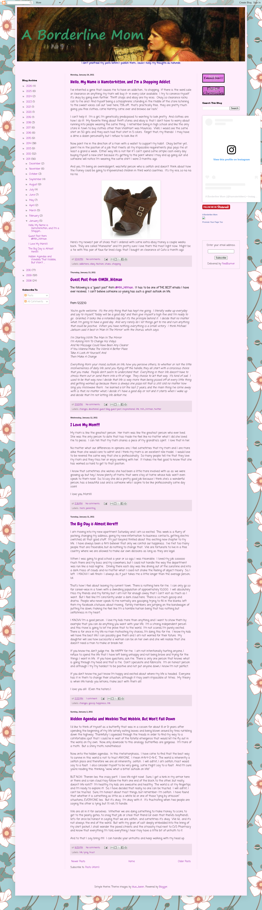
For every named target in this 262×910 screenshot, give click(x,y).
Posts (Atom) (92, 867)
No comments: (93, 259)
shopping (116, 264)
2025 (29, 91)
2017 (29, 128)
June (32, 195)
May (32, 200)
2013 (29, 149)
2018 (29, 123)
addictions (84, 264)
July (32, 190)
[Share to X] (119, 259)
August (33, 184)
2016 (29, 133)
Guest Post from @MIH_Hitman (96, 279)
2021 (29, 107)
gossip (92, 703)
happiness (101, 703)
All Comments (35, 302)
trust (92, 852)
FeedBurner (228, 264)
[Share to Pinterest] (126, 259)
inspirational (128, 409)
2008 (29, 281)
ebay (92, 264)
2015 (29, 138)
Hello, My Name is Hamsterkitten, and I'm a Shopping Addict (120, 82)
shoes (108, 264)
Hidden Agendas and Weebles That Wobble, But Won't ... (42, 260)
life (137, 409)
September (35, 179)
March (33, 210)
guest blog (105, 409)
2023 (29, 102)
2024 (29, 96)
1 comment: (92, 698)
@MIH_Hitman (124, 288)
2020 (29, 112)
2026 (29, 86)
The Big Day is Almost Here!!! (94, 524)
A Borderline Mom (215, 196)
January (34, 221)
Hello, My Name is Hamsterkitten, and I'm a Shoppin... (44, 228)
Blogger (163, 887)
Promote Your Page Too (212, 222)
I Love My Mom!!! (85, 424)
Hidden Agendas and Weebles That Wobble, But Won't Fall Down (122, 719)
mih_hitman (146, 409)
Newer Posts (78, 861)
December (35, 164)
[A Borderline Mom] (203, 218)
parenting (90, 508)
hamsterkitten (237, 196)
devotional (94, 409)
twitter (157, 409)
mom (82, 508)
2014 (29, 143)
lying (86, 852)
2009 (29, 275)
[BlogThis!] (115, 259)
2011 (28, 159)
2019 (29, 117)
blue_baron (138, 887)
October (33, 174)
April (32, 205)
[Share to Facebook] (122, 259)
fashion (100, 264)
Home (132, 861)
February (34, 216)
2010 (29, 270)
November (35, 169)
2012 (29, 154)
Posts (30, 296)
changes (83, 409)
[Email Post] (105, 259)
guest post (116, 409)
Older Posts (184, 861)
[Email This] (112, 259)
